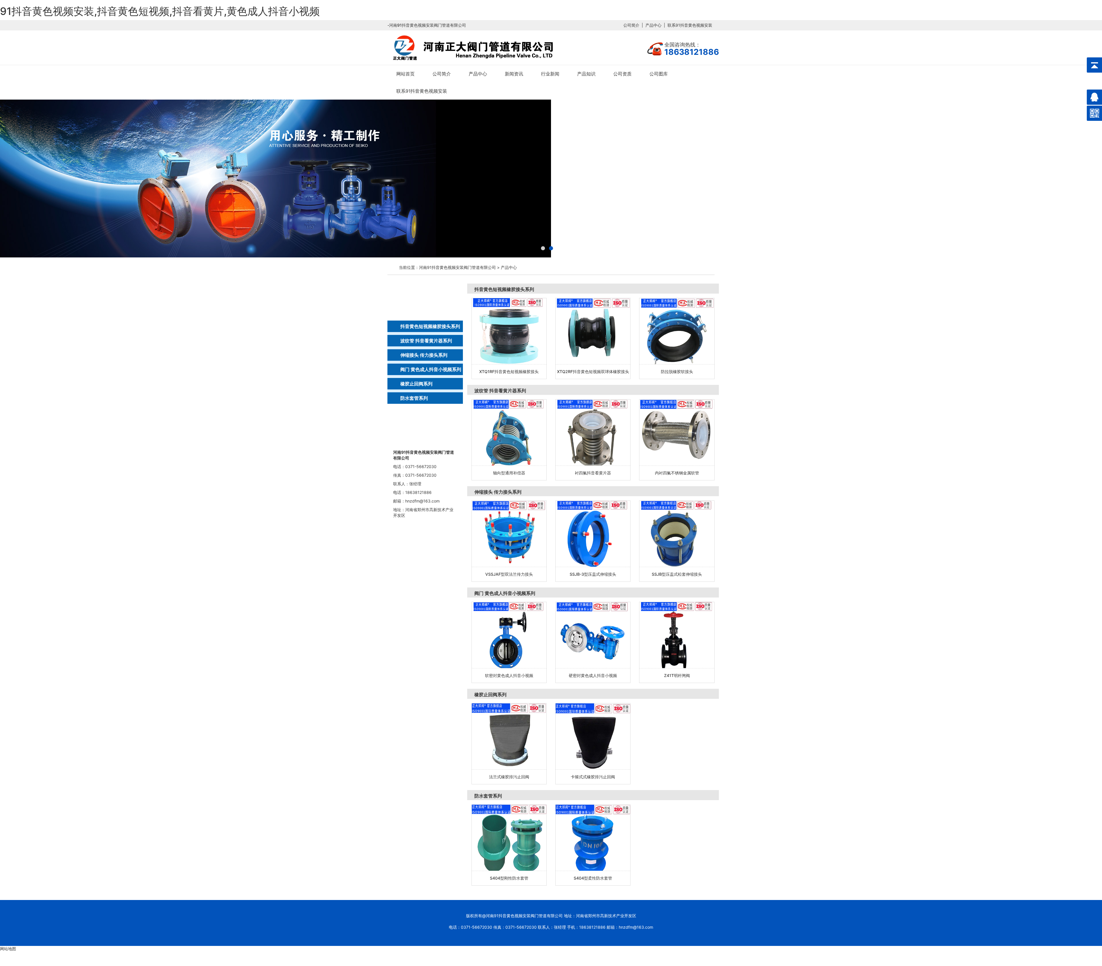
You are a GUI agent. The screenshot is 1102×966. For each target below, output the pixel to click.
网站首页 (405, 74)
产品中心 (653, 25)
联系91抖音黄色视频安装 (690, 25)
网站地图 (8, 948)
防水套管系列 (414, 398)
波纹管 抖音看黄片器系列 (426, 341)
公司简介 (631, 25)
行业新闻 (550, 74)
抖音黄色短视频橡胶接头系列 (430, 326)
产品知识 (586, 74)
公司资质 (622, 74)
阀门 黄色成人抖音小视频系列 (430, 369)
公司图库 (658, 74)
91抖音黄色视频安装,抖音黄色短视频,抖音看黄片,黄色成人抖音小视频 (160, 11)
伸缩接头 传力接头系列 (423, 355)
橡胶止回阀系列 (416, 384)
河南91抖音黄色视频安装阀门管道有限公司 (457, 267)
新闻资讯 (514, 74)
